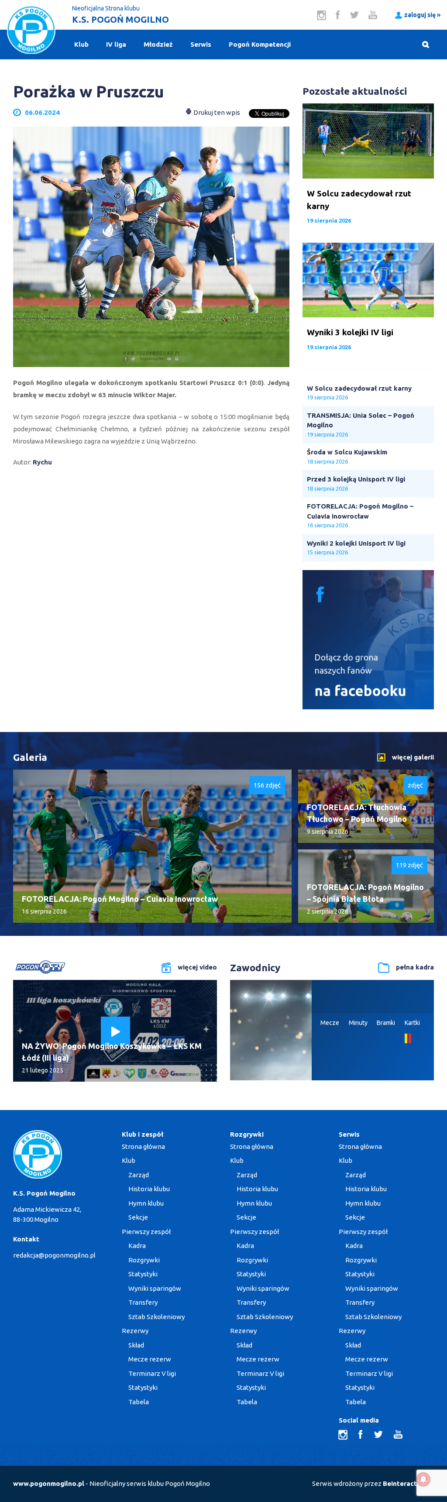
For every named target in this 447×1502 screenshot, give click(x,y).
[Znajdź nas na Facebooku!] (368, 707)
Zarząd (138, 1175)
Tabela (138, 1402)
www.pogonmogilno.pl (48, 1483)
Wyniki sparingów (154, 1288)
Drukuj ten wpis (216, 112)
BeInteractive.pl (408, 1483)
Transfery (143, 1302)
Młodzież (158, 44)
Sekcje (138, 1217)
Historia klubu (149, 1189)
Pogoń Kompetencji (260, 44)
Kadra (137, 1245)
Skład (136, 1345)
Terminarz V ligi (152, 1373)
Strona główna (143, 1146)
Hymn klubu (146, 1203)
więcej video (197, 967)
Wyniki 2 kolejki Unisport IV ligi (356, 543)
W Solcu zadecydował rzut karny (359, 388)
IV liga (116, 44)
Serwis (200, 44)
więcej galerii (413, 756)
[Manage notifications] (423, 1479)
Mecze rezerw (149, 1359)
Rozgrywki (144, 1260)
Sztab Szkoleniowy (156, 1316)
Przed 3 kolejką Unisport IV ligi (356, 479)
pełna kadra (415, 967)
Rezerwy (135, 1330)
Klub (81, 44)
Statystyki (143, 1274)
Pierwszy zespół (146, 1231)
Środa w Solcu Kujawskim (347, 452)
